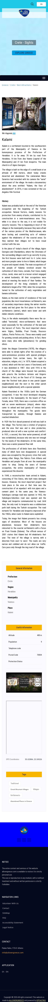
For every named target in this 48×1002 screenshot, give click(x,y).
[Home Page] (24, 830)
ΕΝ (7, 971)
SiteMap (6, 913)
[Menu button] (44, 78)
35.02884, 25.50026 (33, 759)
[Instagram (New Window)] (24, 840)
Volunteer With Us (10, 903)
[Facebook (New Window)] (19, 840)
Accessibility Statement (12, 922)
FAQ (4, 918)
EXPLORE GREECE (24, 52)
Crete (12, 85)
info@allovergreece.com (12, 952)
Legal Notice (7, 927)
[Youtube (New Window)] (29, 840)
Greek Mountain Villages (20, 789)
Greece (5, 85)
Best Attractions (24, 85)
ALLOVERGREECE (16, 1000)
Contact (5, 908)
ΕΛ (3, 971)
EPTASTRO (41, 1000)
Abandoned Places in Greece (21, 801)
